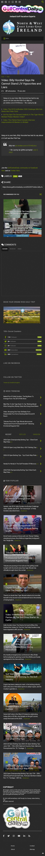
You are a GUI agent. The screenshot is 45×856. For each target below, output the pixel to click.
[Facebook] (2, 2)
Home (2, 76)
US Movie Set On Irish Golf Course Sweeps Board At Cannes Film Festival (21, 706)
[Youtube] (13, 2)
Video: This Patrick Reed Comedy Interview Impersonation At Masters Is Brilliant (18, 121)
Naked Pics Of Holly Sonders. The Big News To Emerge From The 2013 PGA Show (21, 499)
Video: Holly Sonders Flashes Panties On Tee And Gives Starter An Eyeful (22, 617)
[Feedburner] (20, 2)
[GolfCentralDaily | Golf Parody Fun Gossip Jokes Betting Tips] (22, 12)
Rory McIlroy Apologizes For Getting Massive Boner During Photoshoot (19, 647)
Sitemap (32, 849)
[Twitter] (6, 2)
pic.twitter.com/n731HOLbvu (25, 146)
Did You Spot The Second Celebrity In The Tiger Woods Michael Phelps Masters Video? (22, 116)
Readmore (24, 511)
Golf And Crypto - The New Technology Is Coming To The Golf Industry (21, 677)
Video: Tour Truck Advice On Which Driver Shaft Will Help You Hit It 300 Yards (21, 231)
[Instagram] (9, 2)
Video (8, 76)
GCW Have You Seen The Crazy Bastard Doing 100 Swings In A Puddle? (20, 212)
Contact (32, 846)
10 (6, 762)
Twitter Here (15, 171)
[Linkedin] (16, 2)
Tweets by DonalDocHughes (11, 382)
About (13, 849)
